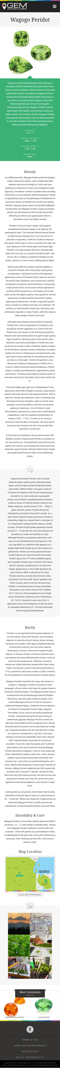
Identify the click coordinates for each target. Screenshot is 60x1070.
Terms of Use (30, 1040)
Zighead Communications (17, 1065)
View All (30, 995)
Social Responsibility (30, 1057)
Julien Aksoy (52, 1065)
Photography (30, 1051)
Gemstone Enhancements (30, 1046)
